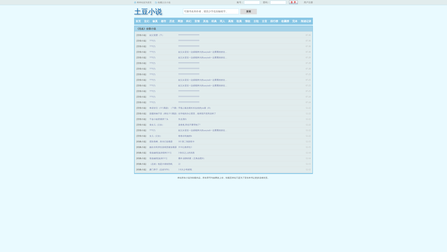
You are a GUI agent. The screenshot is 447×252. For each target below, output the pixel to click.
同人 (222, 21)
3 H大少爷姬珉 (185, 169)
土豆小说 (148, 12)
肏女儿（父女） (156, 125)
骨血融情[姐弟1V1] (158, 158)
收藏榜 (285, 21)
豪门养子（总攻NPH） (160, 169)
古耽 (256, 21)
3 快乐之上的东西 (186, 153)
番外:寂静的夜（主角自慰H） (192, 158)
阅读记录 (306, 21)
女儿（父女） (155, 136)
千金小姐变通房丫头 (158, 119)
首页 (138, 21)
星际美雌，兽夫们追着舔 (161, 141)
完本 (295, 21)
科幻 (188, 21)
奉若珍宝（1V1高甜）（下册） (163, 108)
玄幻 (146, 21)
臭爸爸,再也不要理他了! (189, 125)
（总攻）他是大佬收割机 (161, 164)
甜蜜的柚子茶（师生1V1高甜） (163, 113)
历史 (172, 21)
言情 (197, 21)
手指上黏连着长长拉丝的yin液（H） (195, 108)
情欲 (247, 21)
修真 (155, 21)
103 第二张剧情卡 (186, 141)
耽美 (239, 21)
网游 (180, 21)
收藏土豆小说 (164, 2)
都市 (163, 21)
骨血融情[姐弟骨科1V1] (160, 153)
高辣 (230, 21)
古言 (264, 21)
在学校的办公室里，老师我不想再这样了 (197, 113)
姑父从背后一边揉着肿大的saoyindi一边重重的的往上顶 (203, 52)
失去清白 (182, 119)
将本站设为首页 (144, 2)
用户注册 (308, 2)
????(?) (152, 41)
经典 (214, 21)
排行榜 (274, 21)
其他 (205, 21)
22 (179, 164)
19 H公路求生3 (185, 147)
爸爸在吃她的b (185, 136)
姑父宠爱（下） (156, 35)
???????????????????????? (188, 35)
